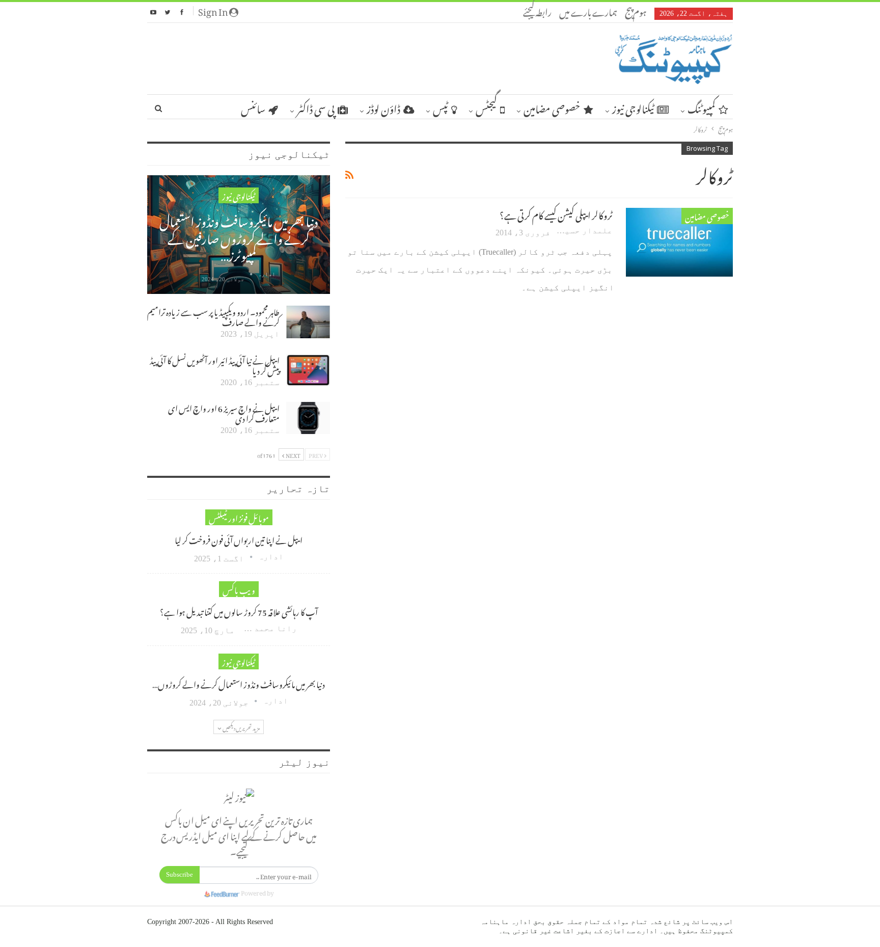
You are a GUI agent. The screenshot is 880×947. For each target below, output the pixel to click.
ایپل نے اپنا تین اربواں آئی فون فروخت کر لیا (238, 539)
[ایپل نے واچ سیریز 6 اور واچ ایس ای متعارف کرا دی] (308, 418)
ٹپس (440, 107)
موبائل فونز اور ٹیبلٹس (239, 517)
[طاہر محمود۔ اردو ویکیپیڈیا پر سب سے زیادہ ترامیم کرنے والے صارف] (308, 322)
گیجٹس (486, 107)
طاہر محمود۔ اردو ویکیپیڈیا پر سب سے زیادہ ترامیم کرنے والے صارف (213, 316)
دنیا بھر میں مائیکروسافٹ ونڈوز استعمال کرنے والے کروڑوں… (238, 683)
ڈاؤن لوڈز (383, 107)
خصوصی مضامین (552, 107)
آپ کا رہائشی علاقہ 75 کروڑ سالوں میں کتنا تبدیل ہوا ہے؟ (239, 611)
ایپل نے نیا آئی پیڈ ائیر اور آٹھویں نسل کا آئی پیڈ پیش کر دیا (215, 364)
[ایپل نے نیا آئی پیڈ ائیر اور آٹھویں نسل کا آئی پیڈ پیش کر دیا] (308, 370)
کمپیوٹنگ (702, 107)
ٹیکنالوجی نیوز (633, 107)
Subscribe (179, 874)
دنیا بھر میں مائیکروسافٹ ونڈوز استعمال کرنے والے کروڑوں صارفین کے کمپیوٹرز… (238, 236)
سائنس (253, 107)
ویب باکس (239, 589)
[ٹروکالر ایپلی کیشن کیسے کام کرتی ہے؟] (679, 242)
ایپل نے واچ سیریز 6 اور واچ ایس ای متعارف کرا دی (224, 412)
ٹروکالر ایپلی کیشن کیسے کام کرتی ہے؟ (556, 213)
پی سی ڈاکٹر (316, 107)
